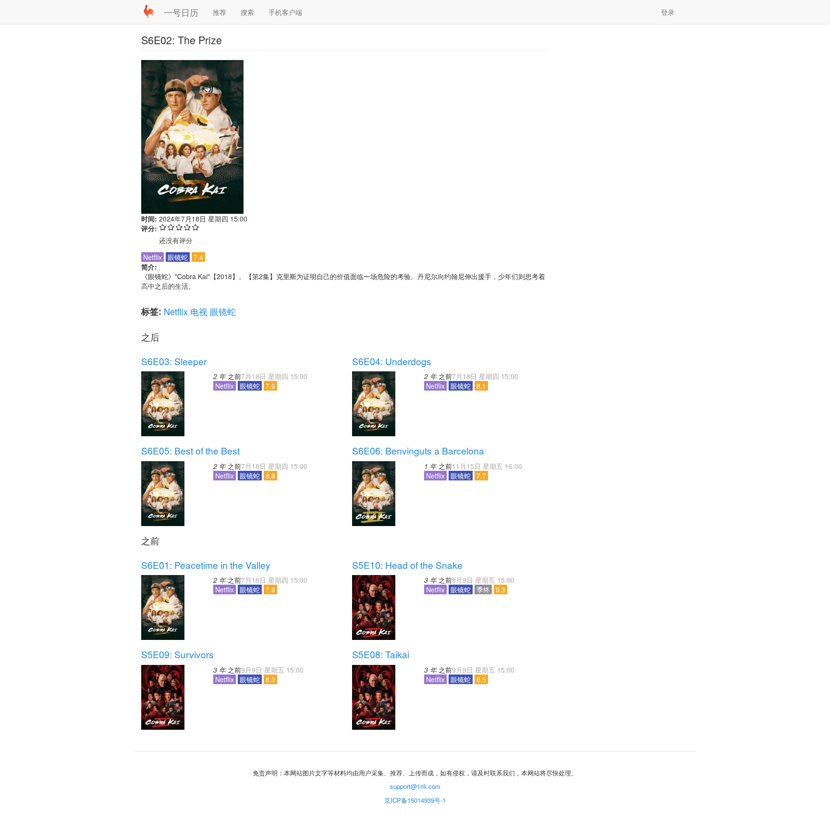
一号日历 (181, 12)
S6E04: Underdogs (391, 361)
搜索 (247, 12)
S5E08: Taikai (380, 654)
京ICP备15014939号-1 (415, 800)
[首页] (152, 11)
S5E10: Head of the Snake (407, 565)
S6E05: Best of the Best (190, 450)
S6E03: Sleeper (174, 361)
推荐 (219, 12)
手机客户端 (285, 12)
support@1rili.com (415, 786)
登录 (667, 12)
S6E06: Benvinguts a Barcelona (418, 450)
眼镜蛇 (223, 311)
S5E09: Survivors (177, 654)
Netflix (176, 311)
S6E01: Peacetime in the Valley (205, 565)
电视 (199, 311)
